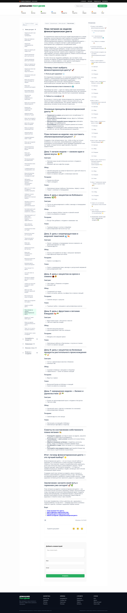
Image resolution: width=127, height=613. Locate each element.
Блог (95, 598)
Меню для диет (62, 23)
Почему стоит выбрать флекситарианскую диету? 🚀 (98, 27)
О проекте (83, 1)
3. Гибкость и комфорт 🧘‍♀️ (99, 42)
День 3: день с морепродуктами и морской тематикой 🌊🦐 (98, 102)
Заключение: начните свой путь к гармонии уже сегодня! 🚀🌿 (98, 218)
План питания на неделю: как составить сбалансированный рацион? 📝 (98, 54)
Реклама (90, 1)
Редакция (79, 598)
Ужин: (95, 77)
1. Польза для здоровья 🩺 (99, 31)
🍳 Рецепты (74, 12)
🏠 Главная (23, 12)
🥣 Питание (53, 12)
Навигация (62, 602)
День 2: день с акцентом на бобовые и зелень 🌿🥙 (98, 82)
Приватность (97, 1)
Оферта (79, 602)
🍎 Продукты (64, 12)
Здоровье (45, 600)
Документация (53, 23)
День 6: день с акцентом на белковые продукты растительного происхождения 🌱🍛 (98, 162)
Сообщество (63, 600)
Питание (45, 602)
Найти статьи (102, 6)
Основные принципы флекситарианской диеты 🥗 (98, 47)
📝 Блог (103, 12)
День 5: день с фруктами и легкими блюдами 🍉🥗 (98, 141)
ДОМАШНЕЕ (32, 6)
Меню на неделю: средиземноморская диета (62, 515)
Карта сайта (97, 604)
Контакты (105, 1)
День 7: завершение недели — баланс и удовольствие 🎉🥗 (99, 183)
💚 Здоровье (43, 12)
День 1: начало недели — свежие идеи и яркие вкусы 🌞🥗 (98, 62)
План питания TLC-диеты (55, 511)
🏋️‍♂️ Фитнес (33, 12)
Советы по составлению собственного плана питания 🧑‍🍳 (99, 204)
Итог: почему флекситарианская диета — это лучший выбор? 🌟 (99, 211)
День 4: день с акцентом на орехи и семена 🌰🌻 (98, 122)
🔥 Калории (94, 12)
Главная (47, 23)
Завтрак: (95, 66)
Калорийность (63, 598)
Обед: (95, 70)
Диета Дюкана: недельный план (57, 512)
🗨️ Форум (84, 12)
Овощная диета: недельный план (58, 514)
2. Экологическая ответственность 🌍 (98, 36)
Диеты (95, 600)
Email (47, 568)
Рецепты (45, 604)
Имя (47, 560)
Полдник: (96, 74)
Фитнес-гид (46, 598)
